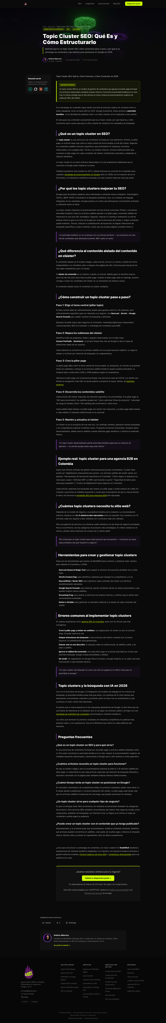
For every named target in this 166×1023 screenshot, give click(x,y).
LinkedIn (48, 923)
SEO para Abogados (112, 999)
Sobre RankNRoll (133, 969)
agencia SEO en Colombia (93, 621)
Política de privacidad (118, 890)
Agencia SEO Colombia (69, 983)
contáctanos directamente (120, 854)
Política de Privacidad (75, 1018)
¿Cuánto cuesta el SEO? (135, 980)
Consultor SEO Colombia (91, 980)
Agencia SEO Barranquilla (69, 987)
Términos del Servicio (91, 1018)
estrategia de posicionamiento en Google (82, 174)
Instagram (34, 1001)
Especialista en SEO (90, 983)
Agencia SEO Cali (67, 973)
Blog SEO (116, 4)
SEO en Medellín (66, 991)
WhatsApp (72, 923)
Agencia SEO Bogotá (68, 969)
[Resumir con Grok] (36, 89)
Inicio (44, 26)
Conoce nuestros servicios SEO (93, 854)
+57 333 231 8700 (27, 994)
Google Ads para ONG (113, 971)
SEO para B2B (110, 995)
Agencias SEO (88, 976)
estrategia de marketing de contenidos (72, 714)
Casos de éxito (104, 4)
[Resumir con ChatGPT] (30, 89)
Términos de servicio (93, 893)
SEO (80, 4)
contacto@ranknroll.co (29, 991)
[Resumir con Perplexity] (46, 89)
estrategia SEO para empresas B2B (91, 495)
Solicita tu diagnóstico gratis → (98, 878)
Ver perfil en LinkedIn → (62, 945)
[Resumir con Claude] (41, 89)
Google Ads (90, 4)
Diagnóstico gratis (133, 4)
